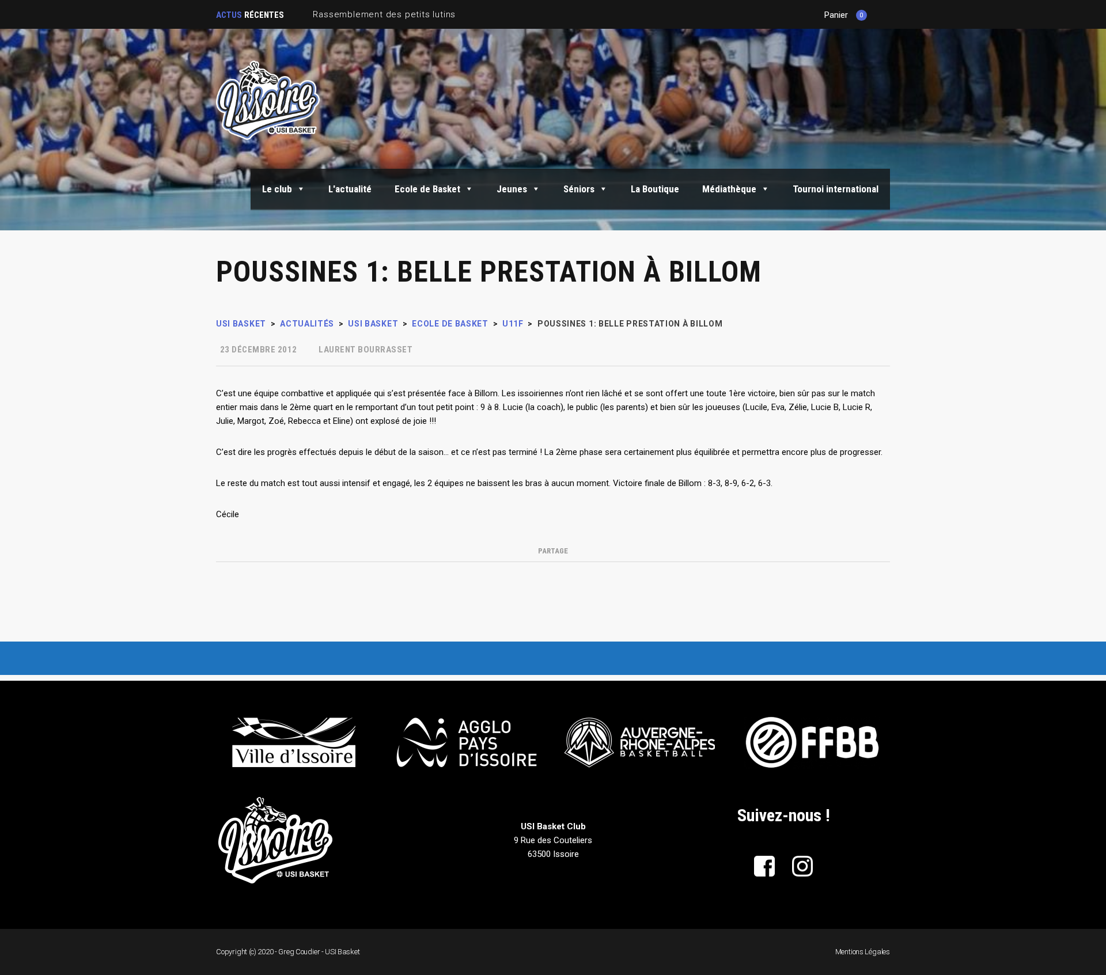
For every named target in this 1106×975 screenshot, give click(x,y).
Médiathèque (729, 189)
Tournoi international (835, 189)
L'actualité (350, 189)
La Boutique (655, 189)
